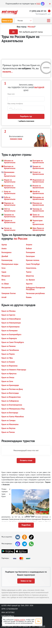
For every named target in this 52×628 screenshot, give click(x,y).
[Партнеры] (22, 558)
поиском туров (16, 139)
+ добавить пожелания (26, 121)
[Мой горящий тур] (10, 12)
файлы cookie (19, 619)
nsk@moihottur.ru (8, 616)
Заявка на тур (7, 21)
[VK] (17, 537)
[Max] (42, 3)
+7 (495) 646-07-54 (37, 11)
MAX (38, 3)
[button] (9, 161)
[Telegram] (24, 544)
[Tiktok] (31, 537)
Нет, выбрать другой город (31, 32)
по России (20, 239)
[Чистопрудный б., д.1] (49, 11)
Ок (38, 621)
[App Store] (21, 551)
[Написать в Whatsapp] (31, 544)
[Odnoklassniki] (24, 537)
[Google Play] (8, 551)
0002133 (42, 626)
